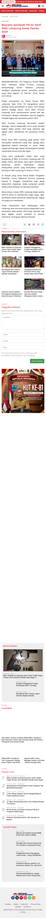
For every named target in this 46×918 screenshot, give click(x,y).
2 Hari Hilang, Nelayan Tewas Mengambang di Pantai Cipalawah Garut (24, 795)
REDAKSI (8, 35)
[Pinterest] (21, 898)
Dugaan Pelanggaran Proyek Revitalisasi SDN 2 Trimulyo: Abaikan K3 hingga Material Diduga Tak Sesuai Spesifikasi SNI (34, 249)
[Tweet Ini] (29, 224)
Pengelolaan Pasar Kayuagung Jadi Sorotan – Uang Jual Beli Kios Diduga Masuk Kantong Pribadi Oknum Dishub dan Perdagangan (29, 854)
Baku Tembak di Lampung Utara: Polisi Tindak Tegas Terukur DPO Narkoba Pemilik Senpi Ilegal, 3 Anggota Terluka (11, 249)
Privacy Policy (35, 904)
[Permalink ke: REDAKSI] (3, 36)
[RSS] (33, 898)
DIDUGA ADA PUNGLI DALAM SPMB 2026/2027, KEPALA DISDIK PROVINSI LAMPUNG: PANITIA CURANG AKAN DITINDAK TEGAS (28, 834)
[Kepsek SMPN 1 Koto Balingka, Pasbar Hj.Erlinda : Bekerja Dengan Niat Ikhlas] (34, 750)
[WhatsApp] (29, 898)
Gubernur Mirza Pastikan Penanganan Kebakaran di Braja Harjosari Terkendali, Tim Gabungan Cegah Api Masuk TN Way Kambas (12, 294)
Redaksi (8, 904)
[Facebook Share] (24, 224)
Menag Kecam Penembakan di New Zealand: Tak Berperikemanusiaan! (25, 787)
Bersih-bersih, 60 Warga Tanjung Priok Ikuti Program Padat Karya (23, 811)
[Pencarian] (43, 6)
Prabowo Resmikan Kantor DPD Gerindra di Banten (23, 818)
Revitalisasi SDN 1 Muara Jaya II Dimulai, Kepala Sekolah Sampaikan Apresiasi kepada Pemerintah (11, 272)
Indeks (16, 904)
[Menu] (3, 6)
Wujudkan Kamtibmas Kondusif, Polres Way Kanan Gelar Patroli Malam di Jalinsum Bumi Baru (34, 272)
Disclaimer (27, 907)
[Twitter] (17, 898)
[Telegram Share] (38, 224)
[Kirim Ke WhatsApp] (42, 224)
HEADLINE (5, 21)
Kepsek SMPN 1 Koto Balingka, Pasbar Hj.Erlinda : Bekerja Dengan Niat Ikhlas (34, 760)
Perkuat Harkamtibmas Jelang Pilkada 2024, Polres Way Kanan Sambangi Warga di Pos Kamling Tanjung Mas (28, 875)
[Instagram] (25, 898)
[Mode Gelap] (39, 6)
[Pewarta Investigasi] (16, 6)
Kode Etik (24, 904)
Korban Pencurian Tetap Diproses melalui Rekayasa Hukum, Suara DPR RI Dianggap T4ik (33, 294)
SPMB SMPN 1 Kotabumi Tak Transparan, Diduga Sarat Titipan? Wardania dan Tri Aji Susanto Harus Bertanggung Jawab (11, 760)
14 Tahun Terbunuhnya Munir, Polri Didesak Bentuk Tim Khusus (25, 803)
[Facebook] (13, 898)
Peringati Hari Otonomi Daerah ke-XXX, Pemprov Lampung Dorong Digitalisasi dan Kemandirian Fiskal (29, 844)
